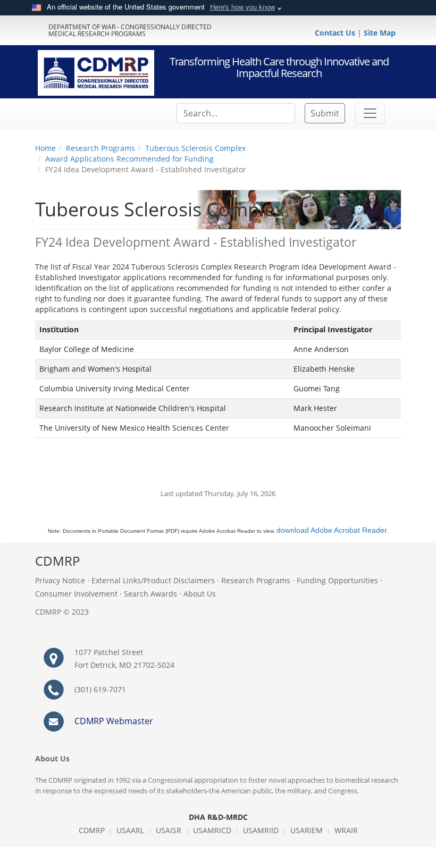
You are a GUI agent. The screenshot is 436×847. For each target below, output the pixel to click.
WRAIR (346, 830)
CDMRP (92, 830)
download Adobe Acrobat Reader (331, 530)
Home (45, 148)
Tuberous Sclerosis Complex (195, 148)
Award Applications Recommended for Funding (129, 159)
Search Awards (150, 594)
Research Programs (100, 148)
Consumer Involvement (76, 594)
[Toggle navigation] (370, 113)
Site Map (380, 33)
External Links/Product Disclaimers (153, 580)
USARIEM (306, 830)
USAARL (130, 830)
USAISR (168, 830)
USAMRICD (212, 830)
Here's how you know (242, 7)
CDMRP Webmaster (113, 721)
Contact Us (336, 33)
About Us (199, 594)
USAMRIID (261, 830)
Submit (325, 113)
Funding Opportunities (337, 580)
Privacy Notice (60, 580)
